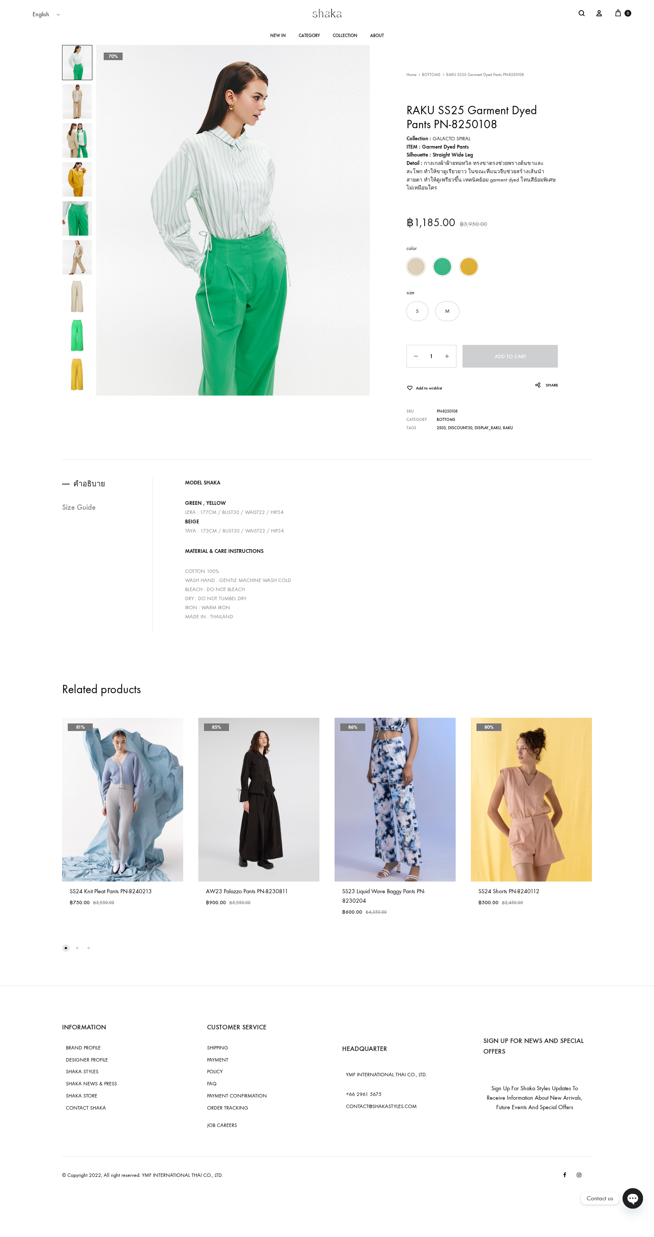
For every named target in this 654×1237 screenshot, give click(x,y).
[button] (415, 266)
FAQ (211, 1083)
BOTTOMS (431, 74)
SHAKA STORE (81, 1096)
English (41, 14)
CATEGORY (309, 35)
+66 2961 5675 (364, 1094)
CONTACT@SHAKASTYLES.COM (381, 1106)
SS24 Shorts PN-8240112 (508, 891)
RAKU (508, 427)
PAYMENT (217, 1060)
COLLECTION (345, 35)
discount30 (460, 427)
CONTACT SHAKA (86, 1108)
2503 (441, 427)
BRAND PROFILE (83, 1048)
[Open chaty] (633, 1198)
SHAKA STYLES (82, 1071)
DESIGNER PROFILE (87, 1060)
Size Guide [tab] (79, 507)
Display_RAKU (488, 427)
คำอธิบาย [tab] (89, 483)
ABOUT (377, 35)
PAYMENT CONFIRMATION (237, 1096)
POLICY (215, 1071)
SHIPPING (217, 1048)
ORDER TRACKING (227, 1108)
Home (411, 74)
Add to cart (510, 356)
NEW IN (278, 35)
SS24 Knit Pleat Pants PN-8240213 (111, 891)
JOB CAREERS (222, 1125)
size (410, 292)
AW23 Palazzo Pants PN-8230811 (247, 891)
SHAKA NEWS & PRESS (91, 1083)
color (411, 248)
